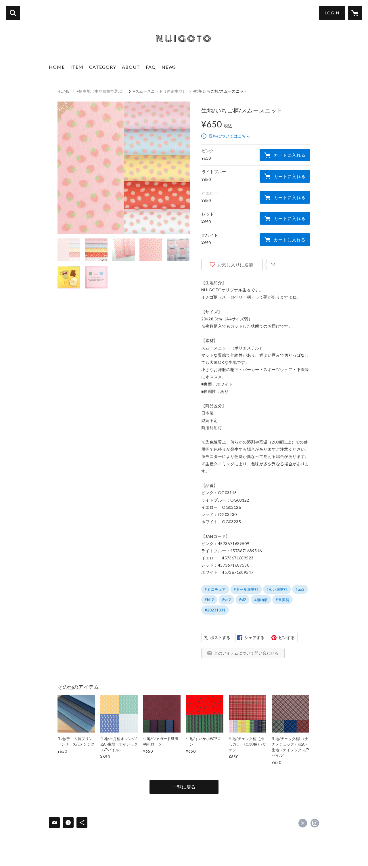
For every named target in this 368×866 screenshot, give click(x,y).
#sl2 (242, 599)
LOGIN (332, 12)
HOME (57, 67)
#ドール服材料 (246, 589)
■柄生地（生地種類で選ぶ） (101, 91)
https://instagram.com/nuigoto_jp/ (314, 823)
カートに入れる (289, 155)
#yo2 (226, 599)
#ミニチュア (215, 589)
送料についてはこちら (229, 135)
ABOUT (131, 67)
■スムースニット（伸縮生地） (159, 91)
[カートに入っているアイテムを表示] (355, 13)
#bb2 (209, 599)
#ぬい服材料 (277, 589)
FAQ (151, 67)
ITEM (76, 67)
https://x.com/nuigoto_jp (302, 823)
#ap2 (300, 589)
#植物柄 (261, 599)
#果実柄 (282, 599)
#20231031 (215, 610)
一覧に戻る (183, 786)
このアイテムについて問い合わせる (246, 653)
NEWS (169, 67)
